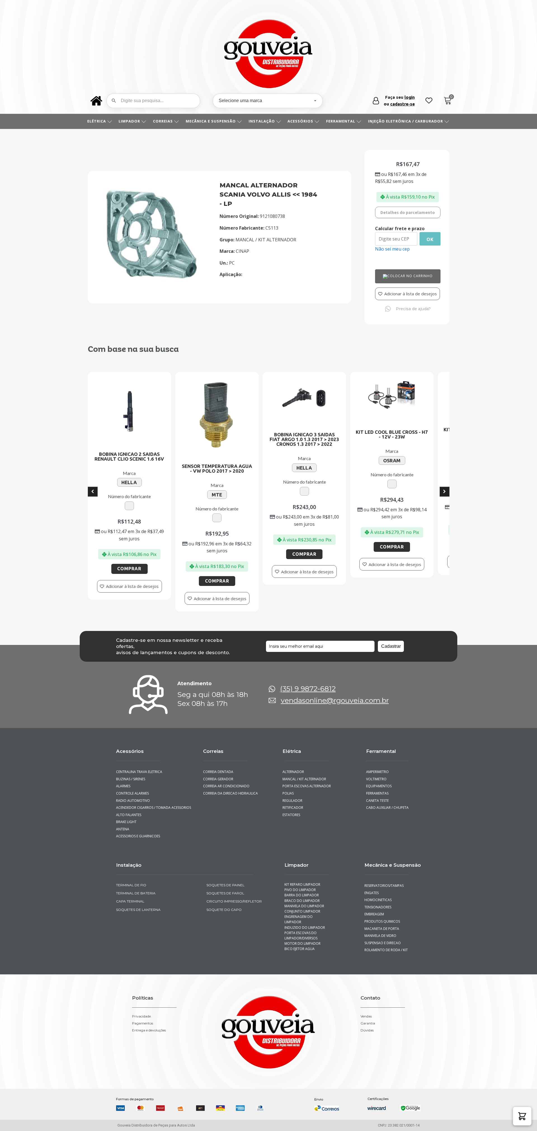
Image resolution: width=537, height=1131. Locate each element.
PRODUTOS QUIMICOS (382, 916)
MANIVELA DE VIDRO (380, 930)
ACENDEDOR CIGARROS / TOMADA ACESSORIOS (153, 802)
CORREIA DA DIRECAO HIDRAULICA (230, 788)
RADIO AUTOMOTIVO (133, 795)
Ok (430, 239)
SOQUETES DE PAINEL (225, 880)
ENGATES (371, 887)
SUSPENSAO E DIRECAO (382, 938)
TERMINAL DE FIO (131, 880)
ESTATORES (291, 809)
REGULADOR (292, 795)
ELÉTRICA (96, 121)
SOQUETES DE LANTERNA (138, 904)
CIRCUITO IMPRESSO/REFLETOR (234, 896)
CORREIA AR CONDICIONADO (226, 781)
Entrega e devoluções (149, 1025)
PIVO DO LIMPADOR (300, 884)
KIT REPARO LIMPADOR (302, 879)
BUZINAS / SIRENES (130, 773)
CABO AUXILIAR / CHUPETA (387, 802)
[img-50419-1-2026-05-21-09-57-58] (152, 286)
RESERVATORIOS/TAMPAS (384, 880)
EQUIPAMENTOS (379, 781)
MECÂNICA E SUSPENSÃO (211, 121)
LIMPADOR (129, 121)
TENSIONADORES (377, 902)
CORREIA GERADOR (218, 773)
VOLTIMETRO (376, 773)
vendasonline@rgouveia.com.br (335, 695)
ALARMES (123, 781)
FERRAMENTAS (377, 788)
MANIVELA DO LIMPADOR (304, 901)
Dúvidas (367, 1025)
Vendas (366, 1011)
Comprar (160, 554)
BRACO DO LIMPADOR (302, 895)
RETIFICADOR (292, 802)
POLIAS (288, 788)
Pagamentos (142, 1018)
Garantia (368, 1018)
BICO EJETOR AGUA (299, 943)
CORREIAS (163, 121)
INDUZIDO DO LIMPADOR (304, 922)
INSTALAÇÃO (262, 121)
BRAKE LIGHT (126, 816)
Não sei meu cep (392, 249)
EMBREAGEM (374, 909)
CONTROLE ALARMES (132, 788)
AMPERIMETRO (377, 766)
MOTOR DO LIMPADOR (302, 938)
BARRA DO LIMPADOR (301, 890)
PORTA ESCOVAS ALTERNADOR (306, 781)
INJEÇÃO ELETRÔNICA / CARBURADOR (405, 121)
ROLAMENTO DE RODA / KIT (386, 945)
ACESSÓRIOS (300, 121)
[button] (522, 1116)
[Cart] (447, 101)
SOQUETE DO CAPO (224, 904)
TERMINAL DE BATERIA (136, 888)
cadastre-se (402, 104)
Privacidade (141, 1011)
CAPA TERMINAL (130, 896)
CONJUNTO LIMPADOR (302, 906)
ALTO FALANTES (128, 809)
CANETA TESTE (377, 795)
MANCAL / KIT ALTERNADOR (304, 773)
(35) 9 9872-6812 (308, 683)
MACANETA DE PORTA (381, 923)
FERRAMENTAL (340, 121)
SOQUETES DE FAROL (225, 888)
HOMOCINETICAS (378, 894)
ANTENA (122, 824)
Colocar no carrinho (410, 276)
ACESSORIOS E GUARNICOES (138, 831)
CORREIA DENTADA (218, 766)
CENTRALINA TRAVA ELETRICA (139, 766)
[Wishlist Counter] (428, 100)
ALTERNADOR (293, 766)
